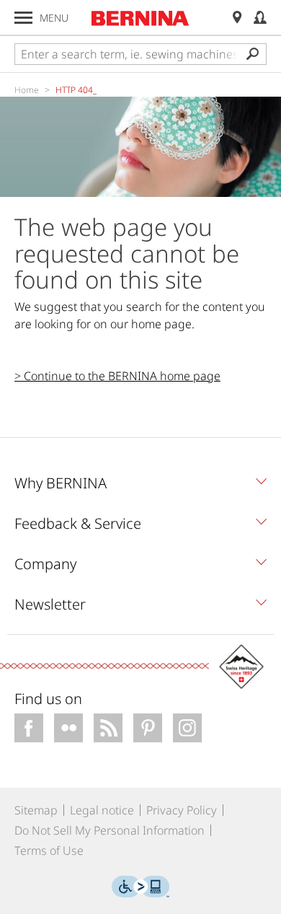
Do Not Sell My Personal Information (109, 830)
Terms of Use (49, 850)
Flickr (68, 727)
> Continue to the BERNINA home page (117, 376)
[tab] (140, 487)
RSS (108, 727)
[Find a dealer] (237, 17)
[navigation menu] (23, 18)
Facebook (28, 727)
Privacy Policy (181, 810)
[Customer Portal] (260, 17)
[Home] (140, 18)
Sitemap (36, 810)
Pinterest (147, 727)
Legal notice (102, 810)
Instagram (187, 727)
